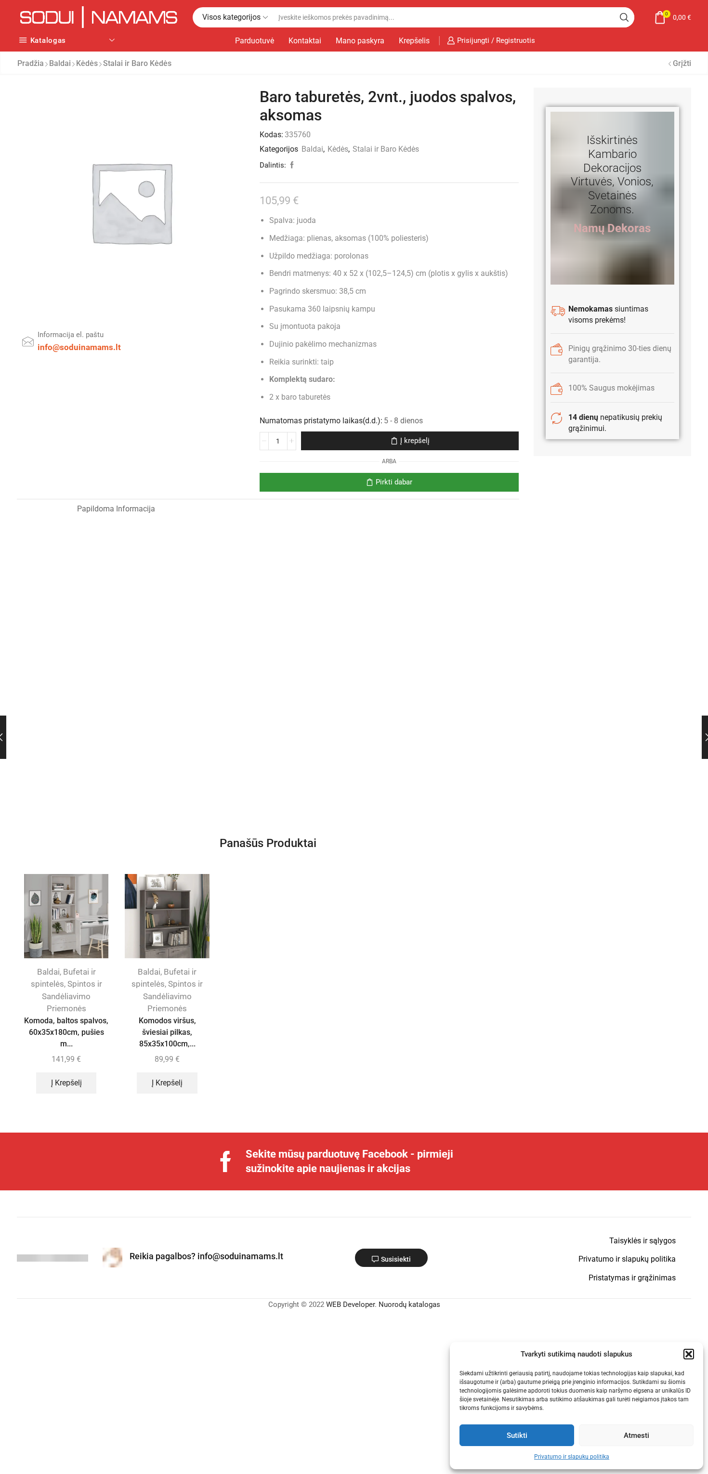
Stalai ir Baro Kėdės (137, 63)
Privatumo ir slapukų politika (571, 1456)
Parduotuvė (254, 40)
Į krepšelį (415, 440)
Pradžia (30, 63)
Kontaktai (304, 40)
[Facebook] (225, 1161)
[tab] (43, 509)
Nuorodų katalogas (409, 1304)
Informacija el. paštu (71, 334)
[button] (689, 1354)
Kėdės (87, 63)
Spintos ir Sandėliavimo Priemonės (72, 996)
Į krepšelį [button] (66, 1082)
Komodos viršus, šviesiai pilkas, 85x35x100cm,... (167, 1032)
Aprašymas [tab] (43, 508)
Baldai (60, 63)
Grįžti (682, 63)
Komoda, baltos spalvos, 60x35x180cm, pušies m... (66, 1032)
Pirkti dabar (394, 482)
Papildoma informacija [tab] (116, 508)
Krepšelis (414, 40)
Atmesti (636, 1435)
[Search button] (624, 17)
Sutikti (517, 1435)
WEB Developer (350, 1304)
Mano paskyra (360, 40)
